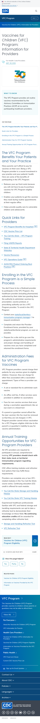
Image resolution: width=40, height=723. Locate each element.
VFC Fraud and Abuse (10, 657)
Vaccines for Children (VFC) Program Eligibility (18, 578)
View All (7, 614)
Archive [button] (5, 697)
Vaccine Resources (11, 255)
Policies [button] (5, 686)
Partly (14, 564)
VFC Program (8, 18)
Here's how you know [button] (9, 5)
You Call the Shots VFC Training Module (20, 498)
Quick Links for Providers (10, 131)
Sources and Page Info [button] (14, 552)
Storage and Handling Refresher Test (19, 524)
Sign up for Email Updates (15, 668)
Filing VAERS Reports (13, 243)
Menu (34, 18)
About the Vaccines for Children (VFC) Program (19, 625)
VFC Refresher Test (12, 528)
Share (34, 552)
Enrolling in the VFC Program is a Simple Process (18, 136)
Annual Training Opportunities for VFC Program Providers (20, 144)
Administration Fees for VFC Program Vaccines (17, 140)
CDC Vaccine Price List (13, 231)
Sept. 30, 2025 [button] (11, 63)
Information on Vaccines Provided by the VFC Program (18, 647)
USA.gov (13, 718)
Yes (5, 564)
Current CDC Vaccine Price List (13, 661)
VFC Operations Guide (13, 259)
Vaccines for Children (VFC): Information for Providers (20, 25)
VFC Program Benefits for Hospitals (19, 227)
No (22, 564)
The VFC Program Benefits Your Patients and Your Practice (20, 127)
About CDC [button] (7, 680)
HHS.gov (5, 718)
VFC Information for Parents (12, 628)
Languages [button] (7, 691)
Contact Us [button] (7, 674)
